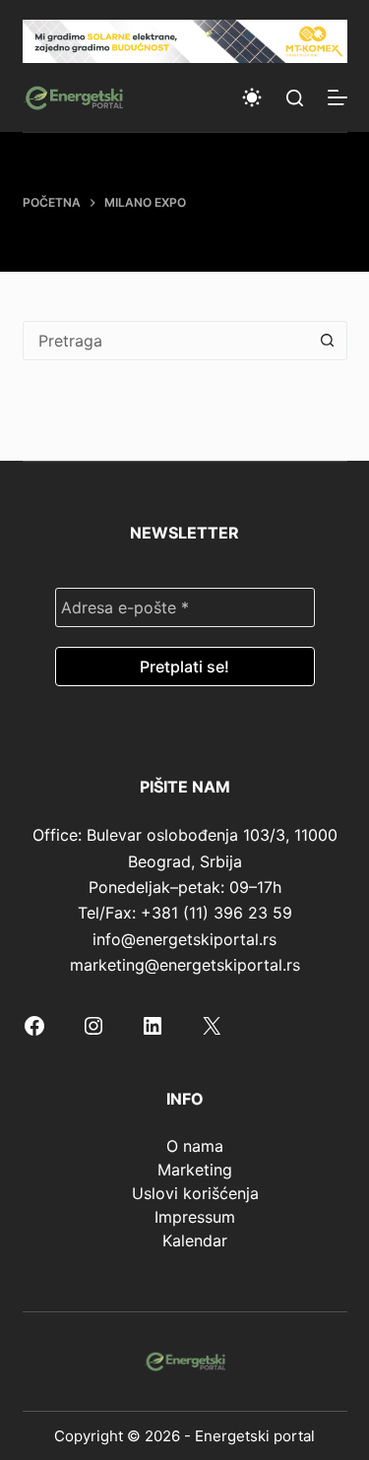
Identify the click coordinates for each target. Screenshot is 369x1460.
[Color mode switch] (252, 97)
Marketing (194, 1169)
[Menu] (337, 97)
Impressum (194, 1217)
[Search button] (327, 340)
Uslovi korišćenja (195, 1193)
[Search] (294, 98)
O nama (194, 1146)
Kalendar (194, 1240)
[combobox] (166, 340)
